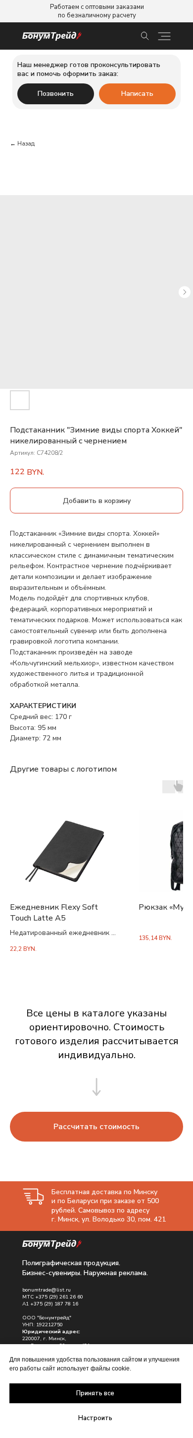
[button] (96, 1127)
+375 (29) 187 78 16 (54, 1303)
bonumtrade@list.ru (46, 1290)
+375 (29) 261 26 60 (59, 1297)
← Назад (22, 143)
